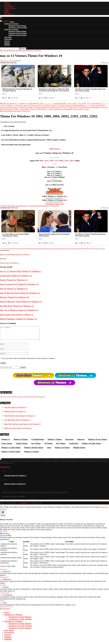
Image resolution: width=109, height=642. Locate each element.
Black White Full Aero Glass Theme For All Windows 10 (22, 424)
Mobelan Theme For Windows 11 (15, 411)
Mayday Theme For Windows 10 (14, 297)
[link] (50, 130)
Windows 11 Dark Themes (17, 25)
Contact (7, 41)
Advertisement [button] (5, 593)
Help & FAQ (8, 14)
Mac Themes (16, 206)
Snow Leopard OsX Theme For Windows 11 (19, 284)
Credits (6, 10)
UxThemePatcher (37, 439)
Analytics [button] (3, 585)
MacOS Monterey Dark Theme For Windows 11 (21, 301)
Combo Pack (73, 443)
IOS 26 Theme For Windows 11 (14, 289)
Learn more (104, 507)
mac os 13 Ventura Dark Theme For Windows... (21, 271)
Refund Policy (9, 6)
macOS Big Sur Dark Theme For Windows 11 (20, 293)
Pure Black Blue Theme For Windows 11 (17, 420)
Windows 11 (5, 439)
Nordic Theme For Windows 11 (13, 280)
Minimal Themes (79, 447)
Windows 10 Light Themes (18, 33)
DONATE (7, 45)
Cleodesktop (10, 61)
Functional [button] (3, 569)
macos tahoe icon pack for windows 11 (17, 314)
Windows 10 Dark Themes (17, 31)
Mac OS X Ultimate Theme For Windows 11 (19, 310)
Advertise (7, 4)
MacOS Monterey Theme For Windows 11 (18, 319)
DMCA (6, 12)
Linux (49, 447)
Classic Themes (6, 443)
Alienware (81, 439)
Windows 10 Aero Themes (17, 35)
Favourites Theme (6, 206)
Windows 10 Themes (11, 29)
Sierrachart (8, 39)
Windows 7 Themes (55, 439)
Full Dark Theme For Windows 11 (15, 407)
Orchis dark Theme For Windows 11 (16, 276)
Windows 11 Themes (11, 24)
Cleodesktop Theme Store (54, 204)
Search (23, 48)
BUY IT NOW (54, 190)
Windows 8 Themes (21, 439)
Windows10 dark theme (51, 206)
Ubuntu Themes (22, 443)
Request (7, 43)
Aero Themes (36, 443)
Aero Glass (7, 37)
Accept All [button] (3, 509)
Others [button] (2, 601)
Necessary (6, 534)
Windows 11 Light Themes (18, 27)
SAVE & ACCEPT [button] (6, 607)
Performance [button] (4, 577)
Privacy (6, 3)
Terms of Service (10, 8)
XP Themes (48, 443)
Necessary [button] (3, 531)
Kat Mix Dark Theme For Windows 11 (17, 306)
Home (12, 22)
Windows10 (39, 206)
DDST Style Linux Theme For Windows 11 (18, 428)
